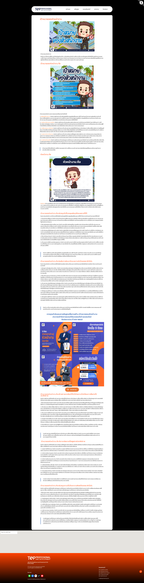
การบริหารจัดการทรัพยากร (47, 134)
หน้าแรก (68, 9)
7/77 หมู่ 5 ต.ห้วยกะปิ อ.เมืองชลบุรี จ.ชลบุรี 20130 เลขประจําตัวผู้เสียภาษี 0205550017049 (36, 567)
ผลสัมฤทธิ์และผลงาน (45, 116)
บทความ (96, 9)
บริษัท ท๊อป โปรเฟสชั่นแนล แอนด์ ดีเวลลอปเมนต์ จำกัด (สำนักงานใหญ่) (38, 563)
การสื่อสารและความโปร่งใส (47, 128)
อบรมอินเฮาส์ (86, 9)
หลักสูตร (76, 9)
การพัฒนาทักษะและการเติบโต (47, 122)
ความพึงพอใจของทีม (45, 140)
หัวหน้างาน (42, 203)
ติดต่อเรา (105, 9)
